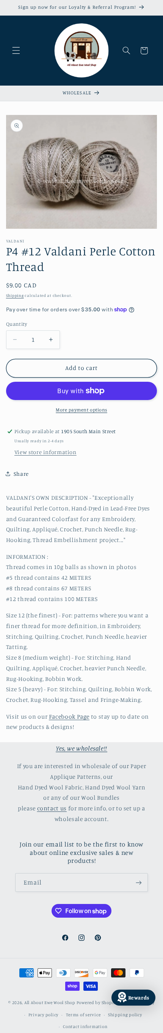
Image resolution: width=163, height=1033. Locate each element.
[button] (16, 50)
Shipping (15, 295)
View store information (45, 452)
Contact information (85, 1026)
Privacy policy (43, 1014)
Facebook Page (69, 716)
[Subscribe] (138, 882)
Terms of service (83, 1014)
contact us (52, 808)
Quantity (16, 324)
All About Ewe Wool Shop (49, 1002)
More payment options (81, 410)
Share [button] (21, 473)
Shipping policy (125, 1014)
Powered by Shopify (97, 1002)
